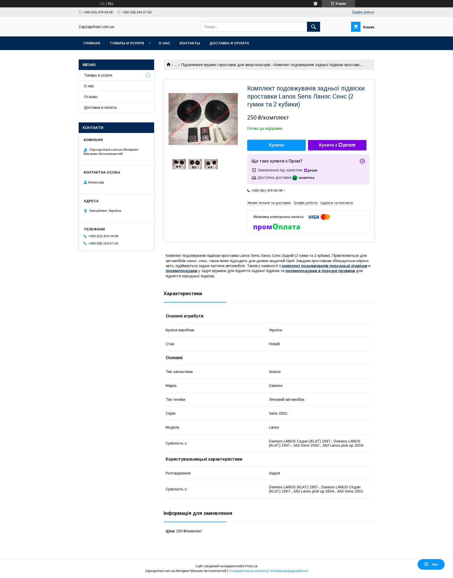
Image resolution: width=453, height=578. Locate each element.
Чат (435, 564)
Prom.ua (251, 566)
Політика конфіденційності (288, 571)
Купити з (328, 145)
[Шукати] (313, 27)
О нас (164, 43)
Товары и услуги (127, 43)
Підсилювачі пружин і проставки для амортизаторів (225, 65)
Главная (91, 43)
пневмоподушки (181, 271)
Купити (276, 145)
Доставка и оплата (229, 43)
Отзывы (91, 97)
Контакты (190, 43)
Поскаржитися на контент (247, 571)
